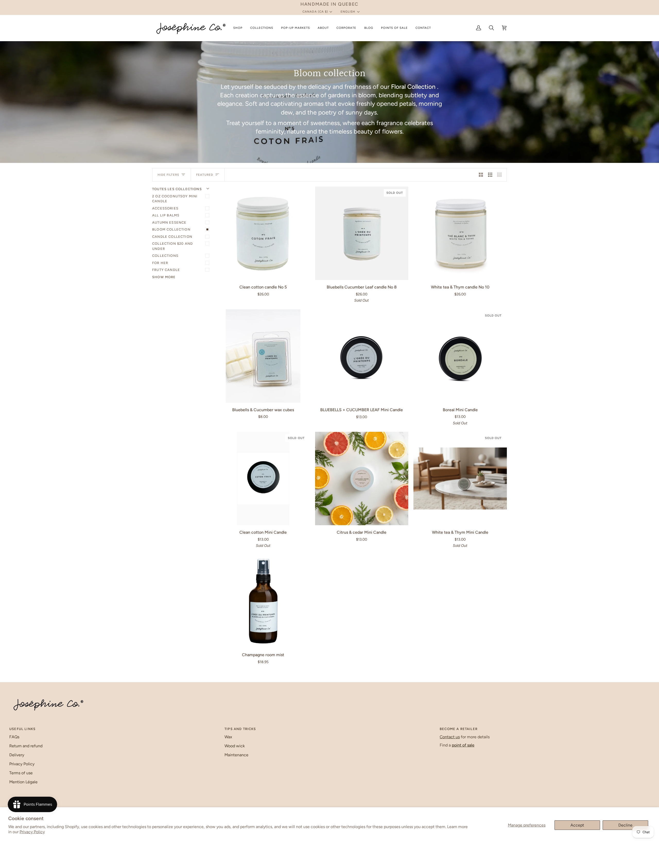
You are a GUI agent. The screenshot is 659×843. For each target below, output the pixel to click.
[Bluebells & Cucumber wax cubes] (263, 356)
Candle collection (172, 237)
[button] (237, 28)
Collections (165, 256)
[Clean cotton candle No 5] (263, 233)
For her (160, 263)
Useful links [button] (22, 729)
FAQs (14, 736)
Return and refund (25, 745)
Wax (228, 736)
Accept (577, 825)
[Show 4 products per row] (501, 174)
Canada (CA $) (315, 11)
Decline (625, 825)
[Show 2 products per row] (480, 174)
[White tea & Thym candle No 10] (460, 233)
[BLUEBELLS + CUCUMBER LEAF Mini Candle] (362, 356)
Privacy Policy (32, 831)
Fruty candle (166, 270)
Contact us (450, 736)
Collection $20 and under (172, 246)
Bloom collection (171, 229)
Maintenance (236, 754)
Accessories (165, 208)
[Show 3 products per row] (490, 174)
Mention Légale (23, 781)
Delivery (16, 754)
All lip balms (165, 215)
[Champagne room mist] (263, 601)
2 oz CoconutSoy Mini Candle (174, 198)
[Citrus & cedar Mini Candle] (362, 478)
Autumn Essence (169, 222)
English (348, 11)
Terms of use (21, 772)
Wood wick (234, 745)
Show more (164, 277)
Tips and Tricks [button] (240, 729)
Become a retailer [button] (459, 729)
